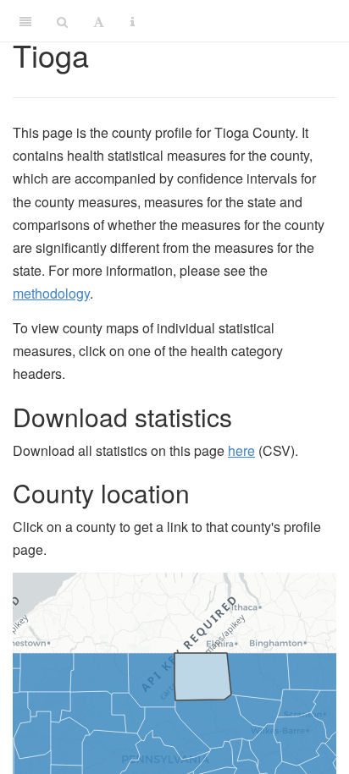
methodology (51, 293)
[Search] (62, 21)
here (241, 450)
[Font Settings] (98, 21)
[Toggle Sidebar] (25, 21)
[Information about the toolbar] (132, 21)
